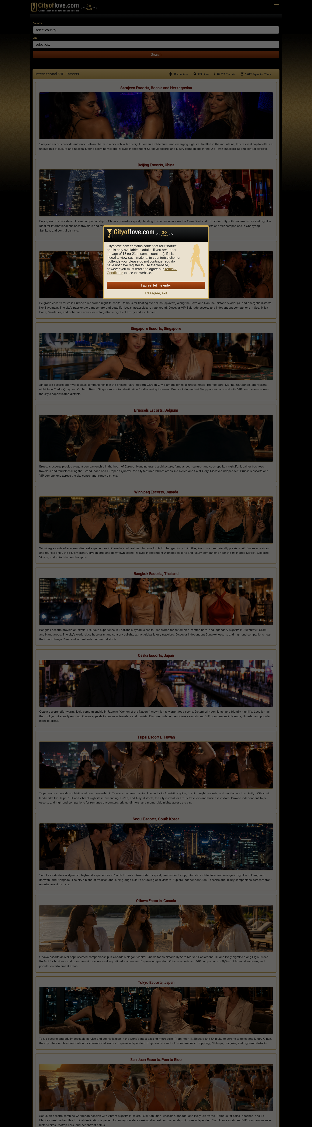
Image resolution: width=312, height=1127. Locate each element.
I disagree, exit (156, 293)
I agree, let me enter (156, 285)
